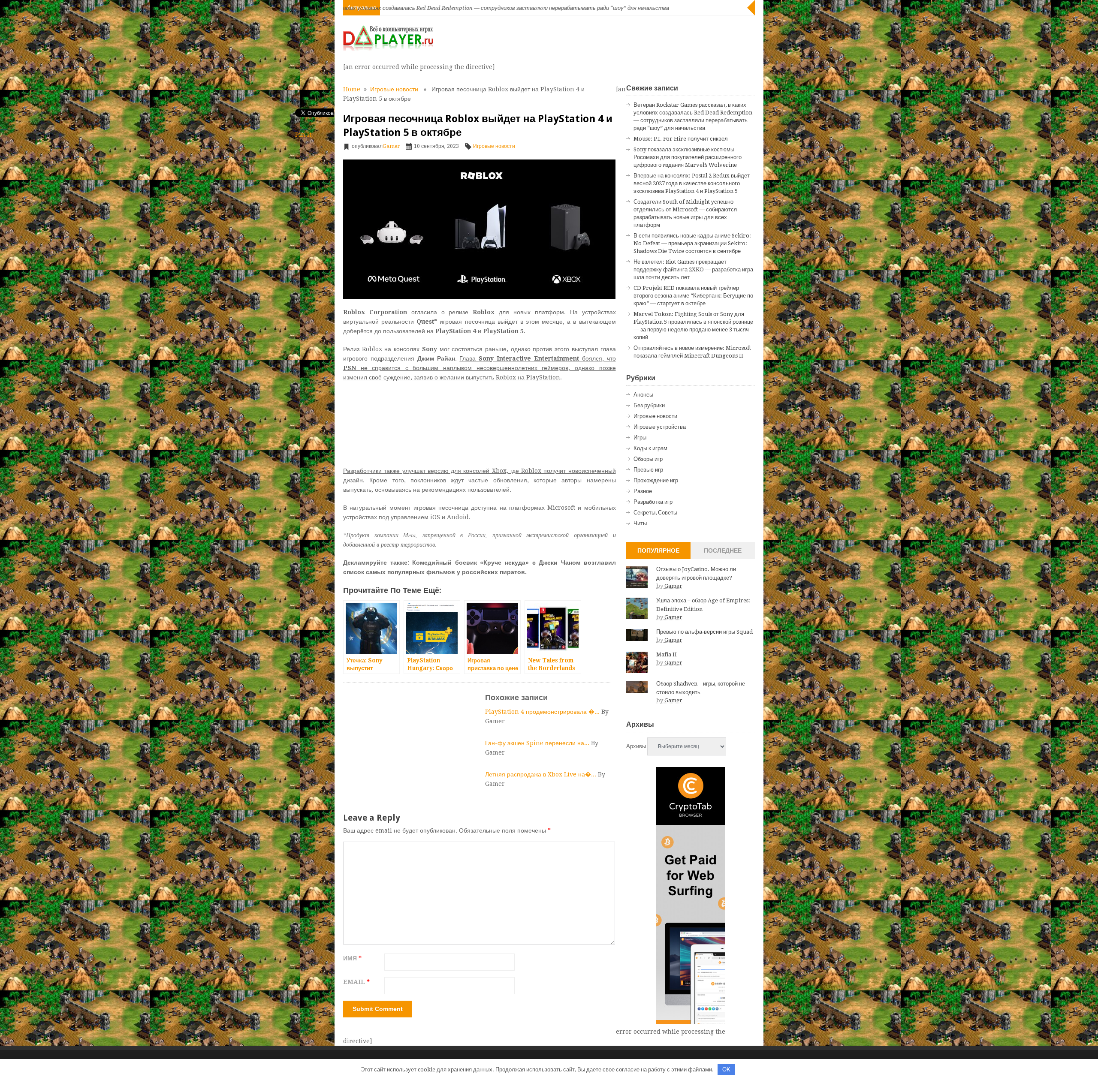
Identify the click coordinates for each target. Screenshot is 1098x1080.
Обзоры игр (648, 459)
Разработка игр (653, 502)
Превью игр (648, 469)
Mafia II (666, 654)
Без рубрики (649, 405)
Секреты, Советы (655, 512)
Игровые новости (394, 89)
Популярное (658, 550)
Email (356, 981)
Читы (640, 523)
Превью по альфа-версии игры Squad (704, 632)
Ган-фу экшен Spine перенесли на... (538, 743)
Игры (639, 437)
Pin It (303, 134)
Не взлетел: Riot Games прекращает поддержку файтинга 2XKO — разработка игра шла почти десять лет (693, 269)
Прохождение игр (655, 480)
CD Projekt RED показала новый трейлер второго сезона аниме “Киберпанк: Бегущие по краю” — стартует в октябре (693, 296)
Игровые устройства (659, 427)
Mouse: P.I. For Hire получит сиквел (680, 138)
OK (726, 1069)
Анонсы (643, 394)
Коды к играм (650, 448)
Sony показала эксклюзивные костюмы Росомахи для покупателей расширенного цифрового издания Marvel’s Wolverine (687, 157)
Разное (642, 491)
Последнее (723, 550)
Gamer (391, 146)
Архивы (636, 746)
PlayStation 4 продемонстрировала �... (543, 711)
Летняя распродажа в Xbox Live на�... (541, 774)
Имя (352, 958)
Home (351, 89)
